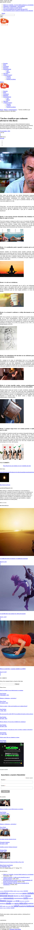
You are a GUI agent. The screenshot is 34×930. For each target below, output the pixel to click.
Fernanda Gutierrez (5, 842)
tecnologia (22, 906)
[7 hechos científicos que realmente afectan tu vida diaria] (4, 481)
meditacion (24, 472)
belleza (11, 891)
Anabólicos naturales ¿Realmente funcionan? (8, 846)
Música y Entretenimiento (10, 109)
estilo (25, 898)
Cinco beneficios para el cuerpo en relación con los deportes (18, 10)
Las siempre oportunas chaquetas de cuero (8, 839)
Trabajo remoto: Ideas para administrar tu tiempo (9, 737)
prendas (3, 906)
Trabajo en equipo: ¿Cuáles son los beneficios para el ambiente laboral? (13, 706)
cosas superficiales (9, 472)
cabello (15, 891)
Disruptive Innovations (15, 929)
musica (16, 903)
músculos (23, 903)
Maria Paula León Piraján (5, 484)
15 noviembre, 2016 (5, 131)
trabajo (1, 907)
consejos (4, 893)
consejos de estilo (11, 893)
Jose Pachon (3, 693)
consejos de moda (18, 893)
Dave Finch (3, 701)
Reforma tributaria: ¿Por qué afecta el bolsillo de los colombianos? (13, 721)
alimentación (7, 891)
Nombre (3, 779)
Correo (3, 785)
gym (17, 901)
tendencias (30, 906)
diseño (23, 896)
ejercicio (28, 896)
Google (14, 901)
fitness (3, 900)
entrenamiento (8, 898)
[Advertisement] (17, 44)
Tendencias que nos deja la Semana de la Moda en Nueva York (12, 861)
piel (28, 472)
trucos (4, 907)
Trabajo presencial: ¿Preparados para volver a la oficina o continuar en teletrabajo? (16, 729)
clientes (18, 891)
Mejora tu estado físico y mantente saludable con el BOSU (13, 668)
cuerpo (24, 893)
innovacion (22, 901)
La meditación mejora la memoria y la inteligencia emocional (14, 558)
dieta (19, 895)
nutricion (30, 903)
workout (8, 907)
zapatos (12, 907)
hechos (20, 472)
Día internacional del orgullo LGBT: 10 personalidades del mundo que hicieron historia (16, 713)
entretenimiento (18, 898)
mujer (12, 903)
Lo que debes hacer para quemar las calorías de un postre (13, 613)
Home (1, 109)
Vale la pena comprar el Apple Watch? (12, 7)
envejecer (16, 472)
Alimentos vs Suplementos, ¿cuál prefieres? (14, 6)
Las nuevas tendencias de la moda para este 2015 (15, 9)
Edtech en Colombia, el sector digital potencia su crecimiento (18, 5)
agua (1, 472)
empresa (1, 898)
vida (33, 472)
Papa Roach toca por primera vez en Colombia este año (17, 465)
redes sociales (8, 906)
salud (30, 472)
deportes (16, 896)
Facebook (30, 898)
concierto (25, 891)
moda (8, 903)
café (3, 472)
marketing (3, 903)
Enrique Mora (3, 850)
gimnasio (9, 901)
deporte (10, 896)
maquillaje (27, 901)
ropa (12, 906)
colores (21, 891)
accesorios (2, 891)
